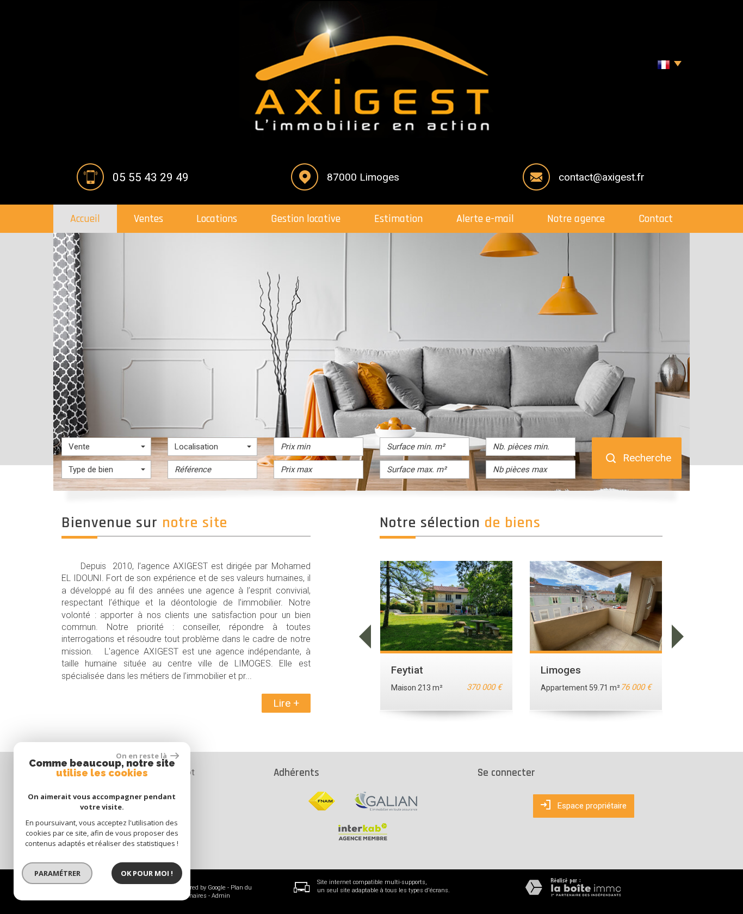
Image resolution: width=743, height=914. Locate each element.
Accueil (85, 219)
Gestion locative (305, 219)
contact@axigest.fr (602, 177)
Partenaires (191, 895)
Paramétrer (57, 873)
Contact (656, 219)
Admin (221, 895)
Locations (216, 219)
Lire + (286, 703)
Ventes (148, 219)
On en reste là (142, 756)
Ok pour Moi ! (147, 873)
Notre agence (576, 219)
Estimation (398, 219)
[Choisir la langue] (666, 65)
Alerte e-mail (485, 219)
